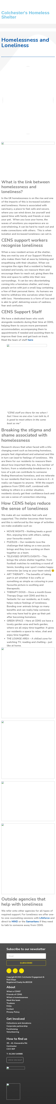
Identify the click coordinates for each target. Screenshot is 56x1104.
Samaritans (32, 921)
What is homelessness (17, 997)
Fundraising (12, 1029)
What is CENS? (14, 991)
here (30, 340)
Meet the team (13, 1000)
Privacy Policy (13, 1012)
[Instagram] (21, 970)
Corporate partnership (17, 1026)
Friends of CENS (14, 994)
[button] (28, 26)
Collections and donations (19, 1023)
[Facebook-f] (9, 970)
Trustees (11, 1003)
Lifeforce (44, 918)
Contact (10, 1009)
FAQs (9, 1006)
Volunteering (13, 1031)
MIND (15, 921)
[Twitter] (15, 970)
